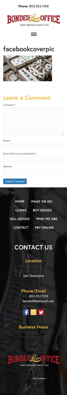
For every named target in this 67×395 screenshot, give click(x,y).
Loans (20, 210)
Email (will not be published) (19, 153)
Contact (21, 227)
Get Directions (33, 275)
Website (7, 166)
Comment (9, 105)
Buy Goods (42, 210)
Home (19, 201)
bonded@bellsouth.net (38, 301)
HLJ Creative (39, 378)
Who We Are (46, 219)
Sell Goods (20, 219)
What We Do (41, 201)
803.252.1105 (38, 6)
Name (7, 140)
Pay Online (44, 227)
